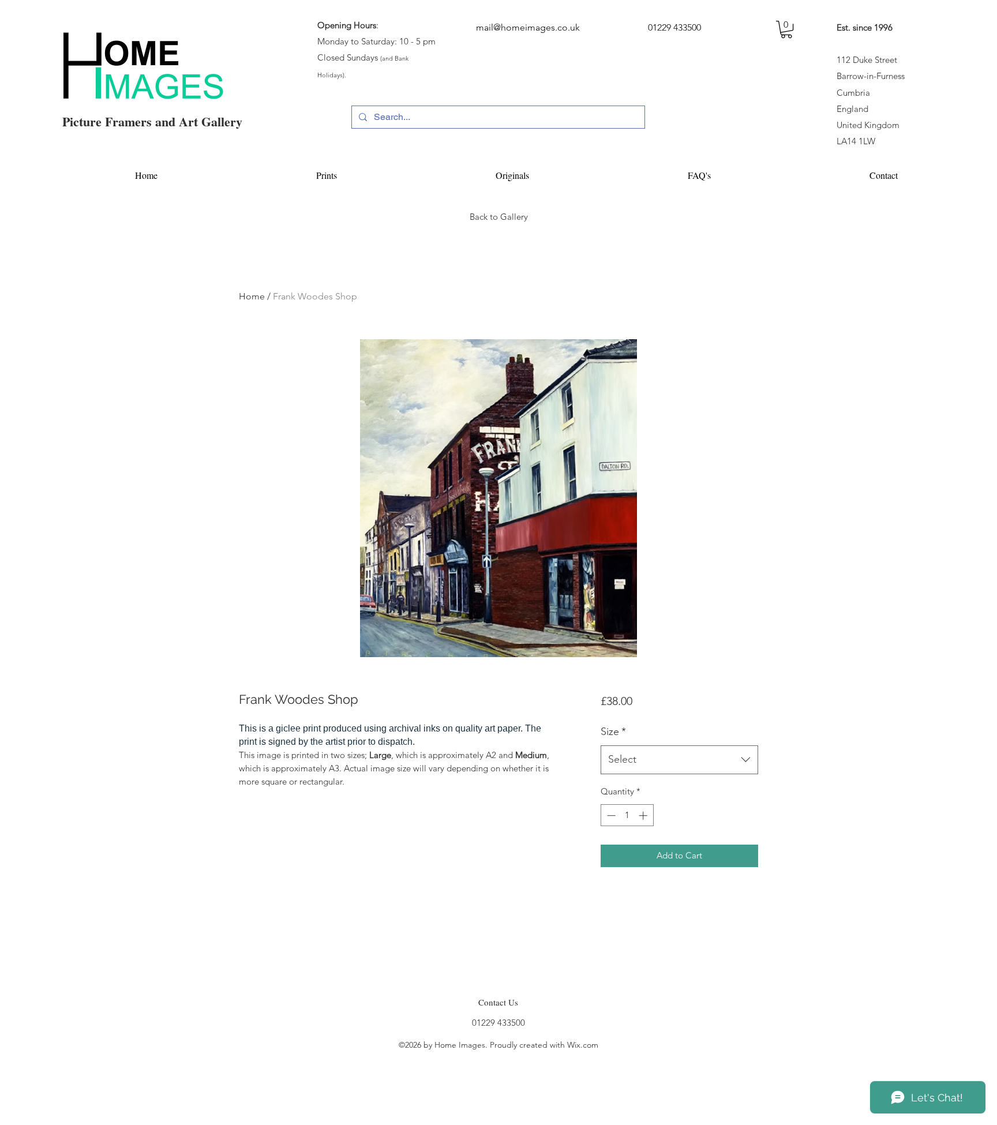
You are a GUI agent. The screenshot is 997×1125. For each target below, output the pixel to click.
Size (613, 731)
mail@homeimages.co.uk (528, 27)
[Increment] (644, 815)
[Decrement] (610, 815)
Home (252, 296)
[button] (786, 29)
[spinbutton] (626, 815)
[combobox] (679, 759)
